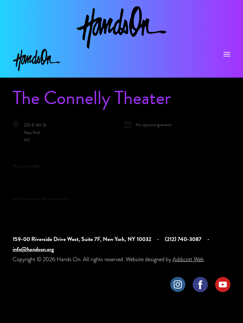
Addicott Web (188, 259)
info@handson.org (33, 249)
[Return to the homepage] (121, 27)
